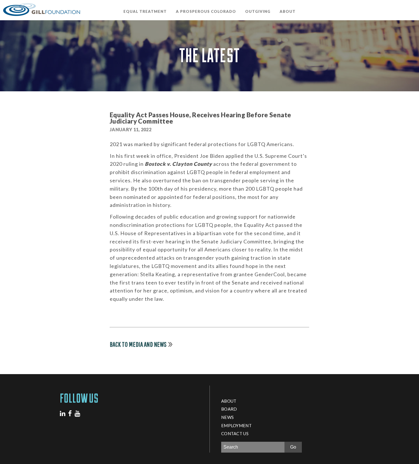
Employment (236, 425)
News (227, 417)
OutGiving (257, 11)
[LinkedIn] (63, 413)
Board (229, 408)
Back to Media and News (138, 344)
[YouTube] (77, 413)
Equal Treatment (145, 11)
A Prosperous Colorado (206, 11)
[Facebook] (70, 413)
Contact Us (235, 433)
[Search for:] (253, 447)
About (288, 11)
